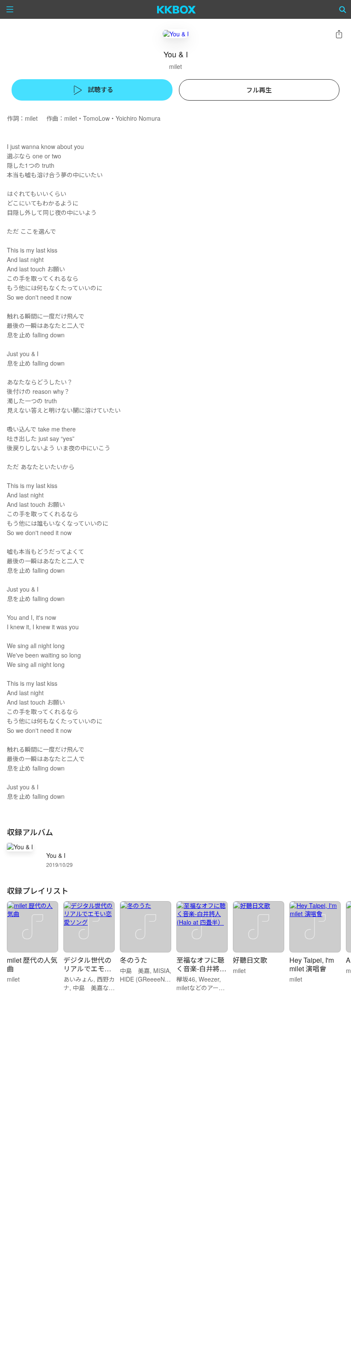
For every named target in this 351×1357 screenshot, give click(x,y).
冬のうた (133, 960)
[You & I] (176, 33)
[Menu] (10, 9)
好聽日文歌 (250, 960)
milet (175, 66)
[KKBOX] (176, 9)
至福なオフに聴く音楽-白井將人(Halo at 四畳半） (202, 968)
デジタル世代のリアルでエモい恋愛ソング (87, 968)
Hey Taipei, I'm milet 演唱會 (311, 964)
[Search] (343, 9)
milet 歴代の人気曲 (32, 964)
